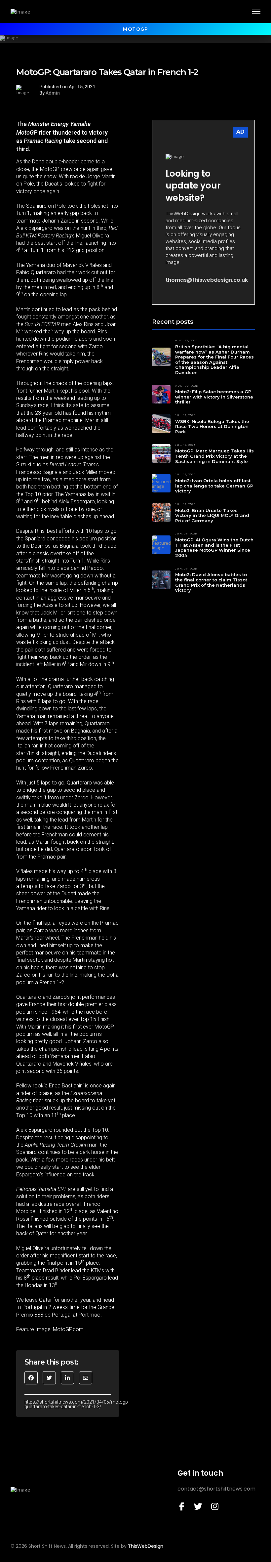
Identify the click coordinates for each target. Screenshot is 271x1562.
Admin (53, 93)
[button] (256, 12)
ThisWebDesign (145, 1546)
